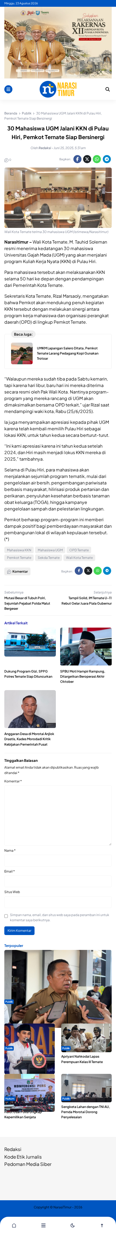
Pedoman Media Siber (28, 1164)
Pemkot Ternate (19, 558)
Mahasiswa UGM (50, 550)
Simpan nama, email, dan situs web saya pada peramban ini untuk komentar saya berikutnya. (59, 917)
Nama (10, 850)
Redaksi (12, 1149)
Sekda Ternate (49, 558)
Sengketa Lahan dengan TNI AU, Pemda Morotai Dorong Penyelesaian (85, 1112)
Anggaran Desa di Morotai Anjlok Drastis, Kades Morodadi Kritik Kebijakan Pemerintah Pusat (29, 739)
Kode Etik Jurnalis (23, 1157)
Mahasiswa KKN (19, 550)
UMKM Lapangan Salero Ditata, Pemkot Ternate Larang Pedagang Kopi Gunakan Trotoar (67, 353)
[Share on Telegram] (107, 159)
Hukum (9, 1098)
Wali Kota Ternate (79, 558)
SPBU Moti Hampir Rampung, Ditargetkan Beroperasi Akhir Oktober (82, 676)
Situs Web (12, 892)
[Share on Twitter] (87, 159)
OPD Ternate (79, 550)
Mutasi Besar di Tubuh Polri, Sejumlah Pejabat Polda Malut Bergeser (27, 603)
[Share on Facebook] (77, 159)
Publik (9, 1001)
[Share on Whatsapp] (97, 159)
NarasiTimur (62, 1207)
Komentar (13, 781)
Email (9, 871)
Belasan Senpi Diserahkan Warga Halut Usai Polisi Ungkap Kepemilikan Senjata (29, 1112)
